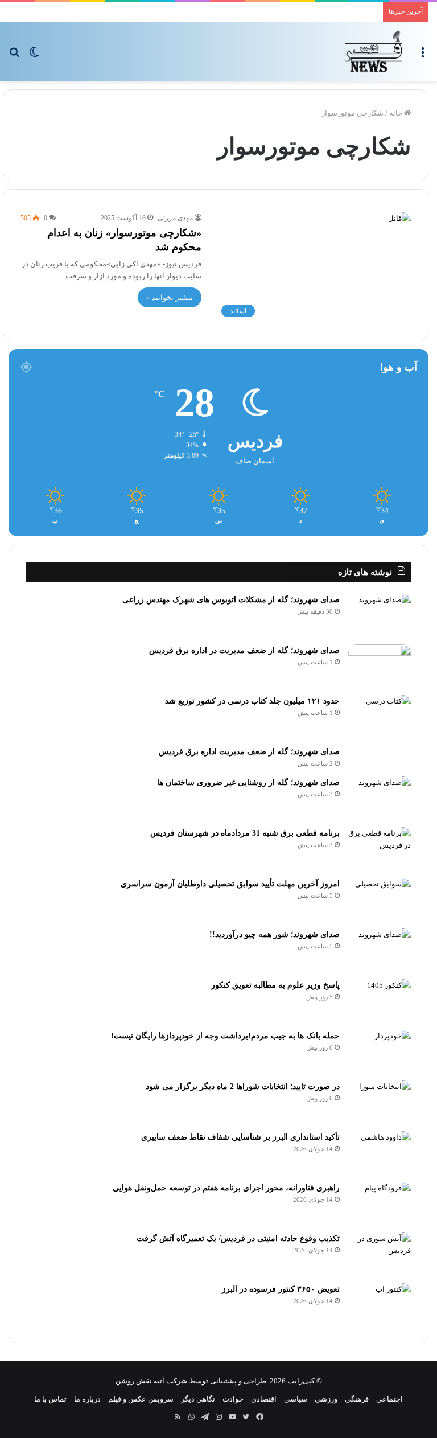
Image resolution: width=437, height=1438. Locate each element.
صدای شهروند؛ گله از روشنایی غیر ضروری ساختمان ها (248, 782)
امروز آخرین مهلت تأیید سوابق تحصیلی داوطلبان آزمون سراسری (230, 884)
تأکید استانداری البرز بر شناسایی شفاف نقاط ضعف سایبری (240, 1137)
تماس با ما (50, 1399)
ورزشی (326, 1399)
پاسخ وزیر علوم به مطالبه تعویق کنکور (275, 985)
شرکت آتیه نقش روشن (151, 1381)
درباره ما (87, 1399)
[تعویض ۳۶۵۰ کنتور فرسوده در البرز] (379, 1304)
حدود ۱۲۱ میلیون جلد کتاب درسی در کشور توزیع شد (252, 701)
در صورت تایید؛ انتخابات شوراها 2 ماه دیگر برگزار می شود (243, 1086)
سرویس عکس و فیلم (141, 1399)
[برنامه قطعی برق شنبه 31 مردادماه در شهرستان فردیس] (379, 848)
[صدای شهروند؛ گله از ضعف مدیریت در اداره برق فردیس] (379, 665)
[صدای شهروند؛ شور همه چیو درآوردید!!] (379, 949)
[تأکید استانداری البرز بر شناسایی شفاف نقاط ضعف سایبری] (379, 1152)
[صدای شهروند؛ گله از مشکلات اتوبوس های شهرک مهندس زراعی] (379, 615)
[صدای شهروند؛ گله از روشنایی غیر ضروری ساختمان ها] (379, 797)
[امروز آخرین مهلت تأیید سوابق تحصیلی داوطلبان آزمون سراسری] (379, 899)
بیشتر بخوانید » (169, 297)
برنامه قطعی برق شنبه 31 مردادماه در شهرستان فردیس (245, 833)
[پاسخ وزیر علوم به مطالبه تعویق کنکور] (379, 1000)
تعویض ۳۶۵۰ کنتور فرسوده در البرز (281, 1289)
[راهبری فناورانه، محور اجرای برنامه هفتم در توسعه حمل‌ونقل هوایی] (379, 1203)
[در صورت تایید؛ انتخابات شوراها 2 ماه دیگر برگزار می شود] (379, 1101)
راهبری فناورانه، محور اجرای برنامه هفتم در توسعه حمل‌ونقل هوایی (226, 1188)
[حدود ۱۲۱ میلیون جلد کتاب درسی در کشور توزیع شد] (379, 716)
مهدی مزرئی (175, 218)
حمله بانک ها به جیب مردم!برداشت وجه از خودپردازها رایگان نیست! (225, 1036)
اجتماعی (389, 1399)
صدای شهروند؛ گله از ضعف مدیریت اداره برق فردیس (249, 751)
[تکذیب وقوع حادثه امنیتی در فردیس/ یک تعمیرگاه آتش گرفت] (379, 1253)
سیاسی (295, 1399)
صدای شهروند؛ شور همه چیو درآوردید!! (274, 934)
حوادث (233, 1399)
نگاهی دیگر (198, 1399)
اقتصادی (264, 1399)
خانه (396, 113)
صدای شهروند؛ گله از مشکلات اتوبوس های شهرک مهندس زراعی (231, 599)
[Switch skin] (34, 55)
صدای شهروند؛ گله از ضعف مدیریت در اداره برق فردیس (244, 650)
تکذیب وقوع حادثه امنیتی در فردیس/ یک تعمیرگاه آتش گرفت (238, 1238)
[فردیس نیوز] (373, 51)
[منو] (422, 55)
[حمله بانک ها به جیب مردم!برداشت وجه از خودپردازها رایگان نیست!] (379, 1051)
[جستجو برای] (14, 55)
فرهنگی (357, 1399)
